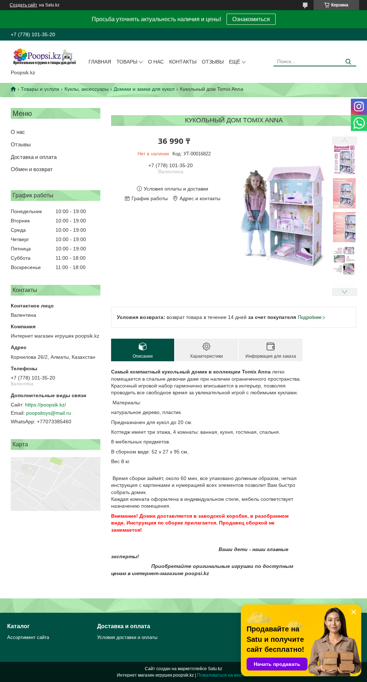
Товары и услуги (40, 88)
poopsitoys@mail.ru (48, 413)
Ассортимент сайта (28, 637)
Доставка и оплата (34, 157)
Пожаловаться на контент (223, 675)
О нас (156, 62)
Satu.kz (215, 668)
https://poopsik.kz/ (45, 405)
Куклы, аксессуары (87, 88)
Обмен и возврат (32, 169)
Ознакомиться (251, 19)
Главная (100, 62)
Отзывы (213, 62)
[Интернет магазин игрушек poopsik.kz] (44, 56)
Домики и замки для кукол (144, 88)
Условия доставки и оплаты (127, 637)
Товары (126, 62)
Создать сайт (23, 5)
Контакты (182, 62)
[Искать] (348, 61)
